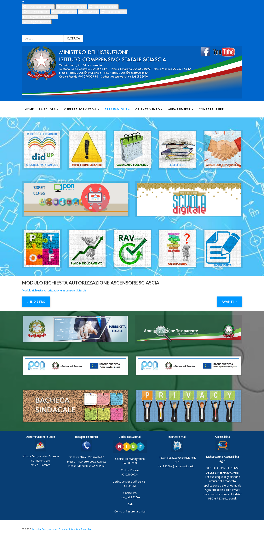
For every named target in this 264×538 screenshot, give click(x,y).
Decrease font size (41, 7)
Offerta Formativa (80, 109)
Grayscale (91, 12)
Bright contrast (39, 12)
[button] (132, 2)
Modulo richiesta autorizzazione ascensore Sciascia (54, 290)
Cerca (75, 38)
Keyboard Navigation (42, 17)
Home (29, 109)
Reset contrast (116, 12)
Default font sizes (105, 7)
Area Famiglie (116, 109)
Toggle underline (39, 22)
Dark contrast (66, 12)
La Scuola (47, 109)
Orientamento (147, 109)
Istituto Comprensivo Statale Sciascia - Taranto (61, 529)
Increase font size (73, 7)
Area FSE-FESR (179, 109)
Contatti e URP (211, 109)
